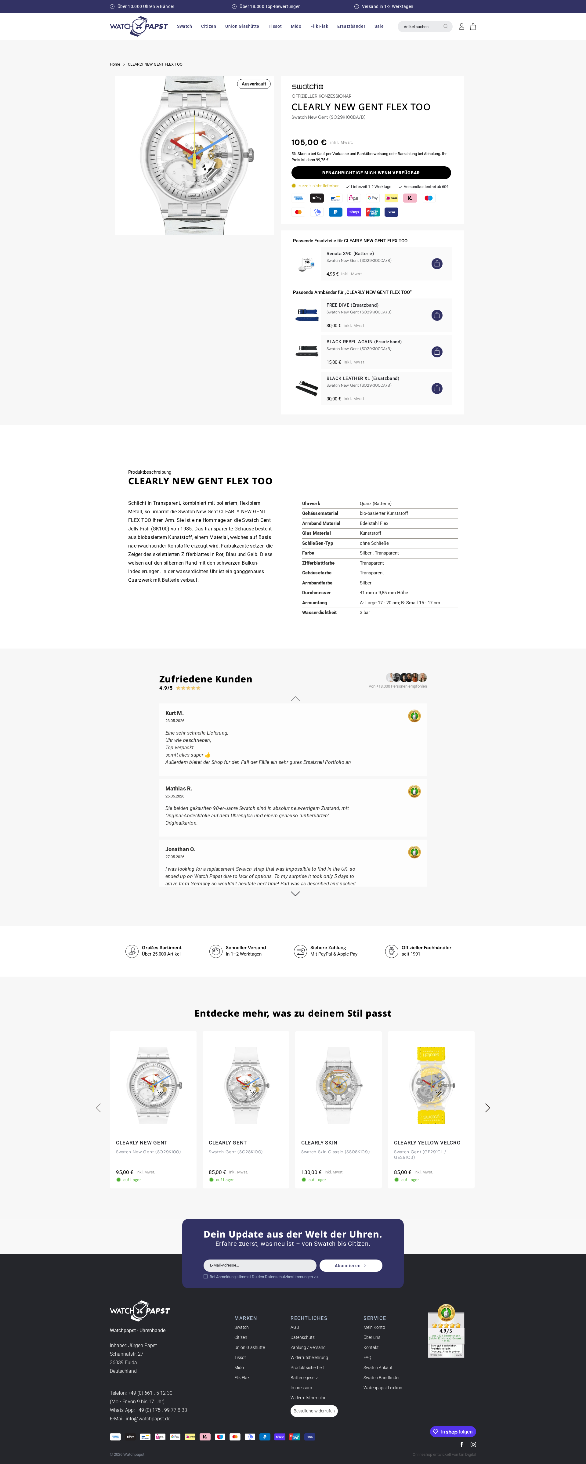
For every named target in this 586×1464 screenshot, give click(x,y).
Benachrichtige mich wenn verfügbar (371, 172)
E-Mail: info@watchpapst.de (140, 1419)
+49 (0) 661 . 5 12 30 (150, 1393)
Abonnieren (348, 1265)
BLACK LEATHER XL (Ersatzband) (363, 378)
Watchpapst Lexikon (383, 1387)
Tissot (240, 1357)
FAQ (367, 1357)
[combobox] (425, 26)
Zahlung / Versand (308, 1347)
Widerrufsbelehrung (309, 1357)
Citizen (240, 1337)
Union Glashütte (249, 1347)
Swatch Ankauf (378, 1367)
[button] (184, 26)
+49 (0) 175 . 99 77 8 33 (161, 1410)
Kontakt (371, 1347)
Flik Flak (242, 1377)
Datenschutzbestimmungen (289, 1276)
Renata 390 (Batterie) (350, 253)
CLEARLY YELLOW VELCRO (427, 1143)
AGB (295, 1327)
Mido (239, 1367)
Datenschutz (303, 1337)
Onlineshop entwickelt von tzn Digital (444, 1454)
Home (115, 64)
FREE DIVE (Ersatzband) (352, 305)
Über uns (372, 1337)
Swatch (241, 1327)
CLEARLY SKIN (319, 1143)
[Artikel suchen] (445, 26)
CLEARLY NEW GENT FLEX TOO (155, 64)
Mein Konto (374, 1327)
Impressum (301, 1387)
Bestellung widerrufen (314, 1410)
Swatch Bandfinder (382, 1377)
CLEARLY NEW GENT (142, 1143)
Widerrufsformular (308, 1397)
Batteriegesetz (304, 1377)
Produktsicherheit (307, 1367)
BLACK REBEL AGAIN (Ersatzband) (364, 342)
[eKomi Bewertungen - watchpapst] (446, 1331)
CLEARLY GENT (228, 1143)
